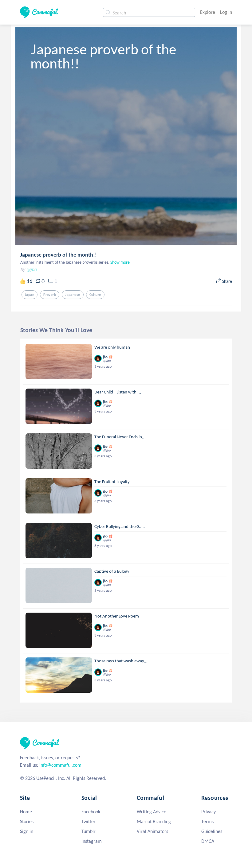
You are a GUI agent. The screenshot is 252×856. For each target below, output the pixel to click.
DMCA (207, 841)
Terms (207, 821)
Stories (26, 821)
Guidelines (211, 831)
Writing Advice (151, 812)
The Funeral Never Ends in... (120, 437)
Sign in (26, 831)
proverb (49, 294)
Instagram (91, 841)
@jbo (31, 269)
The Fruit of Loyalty (112, 481)
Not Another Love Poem (116, 616)
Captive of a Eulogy (111, 571)
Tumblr (88, 831)
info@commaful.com (60, 765)
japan (29, 294)
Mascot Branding (154, 821)
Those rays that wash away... (121, 661)
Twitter (88, 821)
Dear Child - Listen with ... (117, 392)
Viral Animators (152, 831)
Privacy (208, 812)
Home (26, 812)
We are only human (112, 347)
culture (95, 294)
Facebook (90, 812)
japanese (72, 294)
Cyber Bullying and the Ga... (119, 526)
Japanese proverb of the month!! (58, 254)
